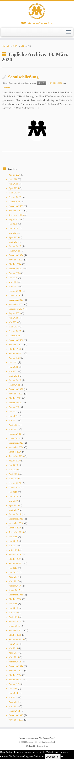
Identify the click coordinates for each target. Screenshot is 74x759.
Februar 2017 (15, 585)
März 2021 (14, 429)
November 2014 (16, 670)
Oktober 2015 (15, 635)
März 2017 (14, 581)
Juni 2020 (13, 465)
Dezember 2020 (16, 443)
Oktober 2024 (15, 264)
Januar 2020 (14, 487)
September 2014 (16, 679)
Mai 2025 (13, 233)
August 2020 (15, 460)
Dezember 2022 (16, 340)
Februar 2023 (15, 331)
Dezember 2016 (16, 594)
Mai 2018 (13, 545)
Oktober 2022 (15, 349)
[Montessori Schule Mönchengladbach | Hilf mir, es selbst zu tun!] (37, 11)
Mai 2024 (13, 282)
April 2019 (14, 505)
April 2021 (14, 425)
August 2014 (15, 684)
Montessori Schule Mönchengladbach (40, 742)
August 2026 (15, 175)
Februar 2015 (15, 661)
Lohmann (6, 87)
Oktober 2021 (15, 398)
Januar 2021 (14, 438)
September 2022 (16, 353)
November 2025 (16, 210)
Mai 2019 (13, 501)
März (23, 46)
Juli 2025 (13, 224)
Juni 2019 (13, 496)
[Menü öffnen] (68, 32)
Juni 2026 (13, 183)
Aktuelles (41, 83)
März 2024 (14, 286)
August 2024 (15, 273)
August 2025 (15, 219)
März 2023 (14, 326)
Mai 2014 (13, 697)
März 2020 (14, 478)
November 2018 (16, 523)
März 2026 (14, 192)
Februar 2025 (15, 246)
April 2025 (14, 237)
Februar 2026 (15, 197)
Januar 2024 (14, 295)
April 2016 (14, 617)
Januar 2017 (14, 590)
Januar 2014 (14, 711)
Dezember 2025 (16, 206)
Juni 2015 (13, 644)
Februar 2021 (15, 434)
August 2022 (15, 358)
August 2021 (15, 407)
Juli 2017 (13, 568)
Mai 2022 (13, 371)
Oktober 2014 (15, 675)
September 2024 (16, 268)
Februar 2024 (15, 291)
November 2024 (16, 259)
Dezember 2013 (16, 715)
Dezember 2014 (16, 666)
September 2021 (16, 402)
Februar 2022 (15, 380)
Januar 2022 (14, 384)
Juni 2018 (13, 541)
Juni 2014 (13, 693)
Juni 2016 (13, 608)
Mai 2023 (13, 322)
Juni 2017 (13, 572)
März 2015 (14, 657)
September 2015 (16, 639)
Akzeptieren (52, 756)
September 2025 (16, 215)
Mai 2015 (13, 648)
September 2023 (16, 309)
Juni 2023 (13, 317)
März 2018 (14, 550)
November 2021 (16, 393)
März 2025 (14, 242)
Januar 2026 (14, 201)
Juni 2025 (13, 228)
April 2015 (14, 652)
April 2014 (14, 702)
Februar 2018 (15, 554)
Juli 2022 (13, 362)
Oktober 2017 (15, 559)
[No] (62, 756)
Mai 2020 (13, 469)
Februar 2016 (15, 621)
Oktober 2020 (15, 451)
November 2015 (16, 630)
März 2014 (14, 706)
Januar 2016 (14, 626)
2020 (15, 46)
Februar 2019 (15, 514)
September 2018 (16, 532)
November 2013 (16, 719)
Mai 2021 (13, 420)
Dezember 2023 (16, 300)
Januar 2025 (14, 250)
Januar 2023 (14, 335)
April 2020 (14, 474)
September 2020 (16, 456)
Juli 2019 (13, 492)
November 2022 (16, 344)
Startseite (6, 46)
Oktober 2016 (15, 599)
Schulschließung (23, 76)
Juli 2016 (13, 603)
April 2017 (14, 577)
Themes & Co (42, 746)
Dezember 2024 (16, 255)
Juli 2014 (13, 688)
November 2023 (16, 304)
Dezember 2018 (16, 518)
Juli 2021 (13, 411)
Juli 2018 (13, 536)
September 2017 (16, 563)
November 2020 (16, 447)
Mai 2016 (13, 612)
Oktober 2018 (15, 527)
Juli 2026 (13, 179)
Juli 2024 (13, 277)
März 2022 (14, 376)
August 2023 (15, 313)
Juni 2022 (13, 367)
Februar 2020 (15, 483)
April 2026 (14, 188)
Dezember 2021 (16, 389)
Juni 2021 (13, 416)
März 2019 (14, 510)
